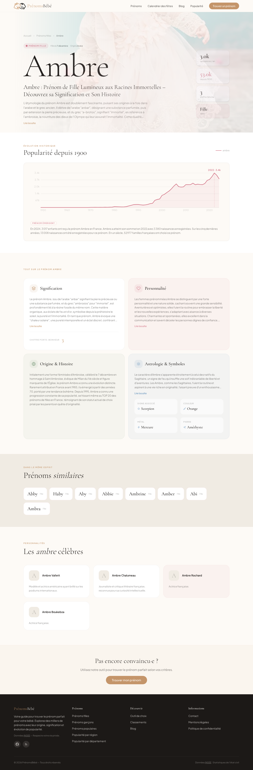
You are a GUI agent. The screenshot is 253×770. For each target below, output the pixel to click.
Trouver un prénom (224, 6)
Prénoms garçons (83, 722)
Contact (193, 715)
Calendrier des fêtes (160, 6)
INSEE (27, 735)
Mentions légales (198, 722)
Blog (181, 6)
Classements (138, 722)
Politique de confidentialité (204, 728)
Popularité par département (89, 741)
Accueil (27, 35)
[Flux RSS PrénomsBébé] (26, 744)
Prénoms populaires (84, 728)
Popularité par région (84, 734)
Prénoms (136, 6)
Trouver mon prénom (126, 680)
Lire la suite (30, 123)
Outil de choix (138, 715)
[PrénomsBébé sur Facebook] (17, 744)
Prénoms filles (43, 35)
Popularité (196, 6)
